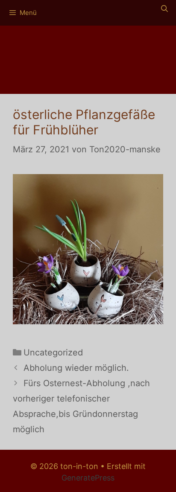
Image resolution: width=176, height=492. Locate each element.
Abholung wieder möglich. (76, 368)
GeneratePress (88, 477)
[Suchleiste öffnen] (164, 8)
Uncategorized (53, 352)
